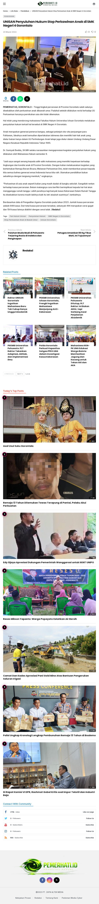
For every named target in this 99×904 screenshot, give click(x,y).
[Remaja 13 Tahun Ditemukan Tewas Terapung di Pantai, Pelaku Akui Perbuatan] (49, 476)
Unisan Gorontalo (48, 220)
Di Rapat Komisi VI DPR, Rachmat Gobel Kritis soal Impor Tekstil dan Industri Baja (49, 793)
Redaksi (28, 250)
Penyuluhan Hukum (37, 216)
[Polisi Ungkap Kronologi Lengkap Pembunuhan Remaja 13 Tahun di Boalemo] (49, 709)
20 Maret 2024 (9, 32)
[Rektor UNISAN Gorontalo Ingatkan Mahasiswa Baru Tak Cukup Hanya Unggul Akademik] (18, 287)
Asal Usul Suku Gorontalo (18, 446)
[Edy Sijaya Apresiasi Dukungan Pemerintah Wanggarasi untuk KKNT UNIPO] (49, 536)
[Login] (94, 4)
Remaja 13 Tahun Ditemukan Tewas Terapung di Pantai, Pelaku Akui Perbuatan (44, 504)
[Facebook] (42, 880)
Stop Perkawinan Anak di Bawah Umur (21, 220)
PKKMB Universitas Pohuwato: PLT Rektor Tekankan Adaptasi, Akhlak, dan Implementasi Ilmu (18, 352)
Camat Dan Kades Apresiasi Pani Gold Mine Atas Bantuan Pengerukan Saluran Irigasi (46, 677)
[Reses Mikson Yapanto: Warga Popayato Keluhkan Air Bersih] (49, 592)
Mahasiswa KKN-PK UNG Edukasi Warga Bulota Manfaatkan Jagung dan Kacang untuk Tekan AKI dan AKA (80, 355)
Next (19, 374)
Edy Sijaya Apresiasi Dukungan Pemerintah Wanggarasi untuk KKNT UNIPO (48, 562)
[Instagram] (49, 880)
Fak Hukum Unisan (18, 216)
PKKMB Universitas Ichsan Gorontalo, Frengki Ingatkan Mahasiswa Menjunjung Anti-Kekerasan (49, 304)
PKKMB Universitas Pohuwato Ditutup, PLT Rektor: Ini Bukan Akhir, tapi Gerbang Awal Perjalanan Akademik (81, 307)
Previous (10, 374)
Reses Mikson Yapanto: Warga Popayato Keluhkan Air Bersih (40, 619)
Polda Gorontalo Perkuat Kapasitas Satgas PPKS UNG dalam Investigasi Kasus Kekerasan (49, 351)
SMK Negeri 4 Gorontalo (59, 216)
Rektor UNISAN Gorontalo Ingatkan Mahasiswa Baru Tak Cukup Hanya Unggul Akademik (17, 304)
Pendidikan (9, 16)
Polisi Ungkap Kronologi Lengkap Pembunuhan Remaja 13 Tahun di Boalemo (49, 735)
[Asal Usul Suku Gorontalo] (49, 419)
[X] (57, 880)
